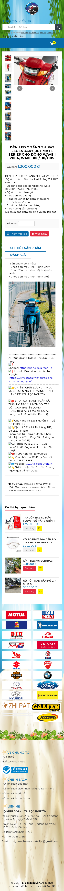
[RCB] (47, 635)
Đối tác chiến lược (13, 761)
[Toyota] (16, 685)
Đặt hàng (29, 568)
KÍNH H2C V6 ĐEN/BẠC (38, 560)
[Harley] (16, 675)
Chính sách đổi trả (13, 793)
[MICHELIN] (47, 625)
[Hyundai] (16, 695)
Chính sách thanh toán (16, 798)
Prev (19, 88)
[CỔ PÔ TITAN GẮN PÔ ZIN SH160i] (13, 585)
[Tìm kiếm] (58, 27)
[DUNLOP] (47, 695)
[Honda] (16, 655)
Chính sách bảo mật (15, 783)
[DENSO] (47, 645)
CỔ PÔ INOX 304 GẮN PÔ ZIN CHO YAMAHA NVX (39, 541)
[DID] (16, 635)
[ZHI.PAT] (16, 705)
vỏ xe (21, 36)
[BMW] (47, 675)
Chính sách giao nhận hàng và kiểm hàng (28, 788)
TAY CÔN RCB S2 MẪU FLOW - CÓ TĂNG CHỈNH (39, 519)
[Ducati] (47, 665)
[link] (39, 463)
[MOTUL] (16, 615)
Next (52, 88)
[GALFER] (46, 707)
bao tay (51, 32)
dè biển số (34, 32)
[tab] (25, 248)
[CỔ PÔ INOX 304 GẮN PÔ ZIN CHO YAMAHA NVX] (13, 543)
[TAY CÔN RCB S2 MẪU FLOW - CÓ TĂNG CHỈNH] (13, 522)
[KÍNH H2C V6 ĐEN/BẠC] (13, 565)
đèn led (43, 32)
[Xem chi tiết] (51, 44)
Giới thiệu (8, 756)
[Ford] (47, 685)
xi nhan (24, 32)
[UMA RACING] (16, 645)
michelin (13, 36)
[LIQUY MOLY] (47, 615)
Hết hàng (29, 528)
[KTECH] (47, 717)
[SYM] (47, 655)
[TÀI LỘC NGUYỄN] (32, 8)
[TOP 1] (16, 625)
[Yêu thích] (39, 528)
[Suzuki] (16, 665)
